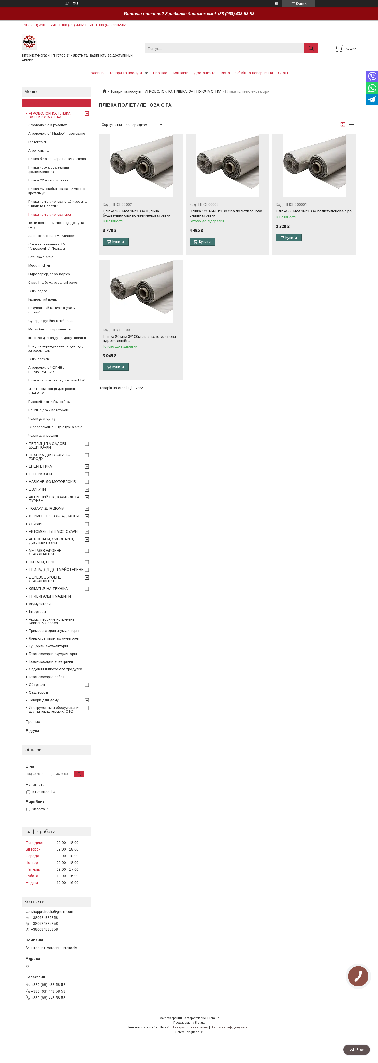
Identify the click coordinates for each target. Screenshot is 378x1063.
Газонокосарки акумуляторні (53, 654)
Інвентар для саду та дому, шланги (57, 338)
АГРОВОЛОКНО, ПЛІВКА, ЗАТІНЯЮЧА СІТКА (183, 91)
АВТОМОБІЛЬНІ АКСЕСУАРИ (53, 531)
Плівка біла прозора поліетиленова (57, 159)
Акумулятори (40, 604)
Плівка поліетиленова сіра (49, 214)
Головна (96, 73)
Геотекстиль (38, 142)
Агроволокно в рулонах (47, 125)
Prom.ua (213, 1018)
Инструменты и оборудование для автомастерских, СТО (54, 709)
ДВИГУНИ (37, 489)
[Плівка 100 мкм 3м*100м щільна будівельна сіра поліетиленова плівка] (141, 165)
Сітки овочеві (39, 359)
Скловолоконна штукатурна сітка (55, 427)
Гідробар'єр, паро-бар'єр (49, 274)
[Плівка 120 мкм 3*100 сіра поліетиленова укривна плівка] (228, 165)
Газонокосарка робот (47, 677)
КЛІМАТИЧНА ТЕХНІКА (48, 588)
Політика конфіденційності (230, 1027)
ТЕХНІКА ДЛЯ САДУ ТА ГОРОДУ (49, 457)
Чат (360, 1050)
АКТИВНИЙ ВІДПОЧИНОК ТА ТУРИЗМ (54, 499)
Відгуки (32, 730)
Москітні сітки (39, 265)
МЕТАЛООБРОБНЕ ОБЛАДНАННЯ (45, 552)
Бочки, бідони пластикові (48, 410)
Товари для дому (44, 700)
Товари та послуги (125, 73)
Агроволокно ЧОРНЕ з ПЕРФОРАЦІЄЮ (46, 370)
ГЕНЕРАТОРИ (40, 474)
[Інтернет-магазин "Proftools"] (80, 41)
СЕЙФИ (35, 524)
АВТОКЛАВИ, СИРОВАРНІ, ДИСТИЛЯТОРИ (51, 541)
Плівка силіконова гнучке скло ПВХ (56, 380)
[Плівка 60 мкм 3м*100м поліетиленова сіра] (314, 165)
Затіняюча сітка (40, 257)
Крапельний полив (43, 299)
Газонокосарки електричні (51, 661)
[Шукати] (311, 48)
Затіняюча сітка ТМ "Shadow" (52, 236)
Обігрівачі (37, 685)
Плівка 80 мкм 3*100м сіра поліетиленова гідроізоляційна (139, 338)
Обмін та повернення (254, 73)
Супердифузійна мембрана (50, 321)
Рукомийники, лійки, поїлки (49, 402)
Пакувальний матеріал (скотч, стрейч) (52, 310)
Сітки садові (38, 291)
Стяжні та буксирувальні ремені (53, 282)
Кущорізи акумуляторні (48, 646)
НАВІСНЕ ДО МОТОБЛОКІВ (52, 482)
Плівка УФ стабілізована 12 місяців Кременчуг (56, 191)
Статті (283, 73)
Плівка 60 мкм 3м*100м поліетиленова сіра (314, 211)
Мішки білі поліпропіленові (49, 329)
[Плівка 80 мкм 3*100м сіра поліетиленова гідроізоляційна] (141, 291)
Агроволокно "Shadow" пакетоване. (57, 133)
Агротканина (38, 150)
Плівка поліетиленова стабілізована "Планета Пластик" (57, 204)
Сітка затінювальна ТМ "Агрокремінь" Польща (47, 246)
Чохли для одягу (42, 419)
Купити (118, 242)
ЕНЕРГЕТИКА (40, 466)
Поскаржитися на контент (190, 1027)
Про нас (160, 73)
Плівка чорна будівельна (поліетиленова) (48, 169)
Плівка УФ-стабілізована (48, 180)
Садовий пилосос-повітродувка (55, 669)
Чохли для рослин (43, 435)
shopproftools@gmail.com (52, 912)
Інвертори (37, 612)
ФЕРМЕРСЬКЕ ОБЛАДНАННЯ (54, 516)
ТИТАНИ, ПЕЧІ (41, 562)
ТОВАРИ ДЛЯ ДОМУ (46, 508)
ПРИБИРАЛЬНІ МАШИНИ (50, 596)
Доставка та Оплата (212, 73)
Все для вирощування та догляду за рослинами (55, 348)
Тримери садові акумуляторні (54, 631)
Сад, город (38, 692)
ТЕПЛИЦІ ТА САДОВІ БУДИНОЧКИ (47, 445)
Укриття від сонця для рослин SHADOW (52, 391)
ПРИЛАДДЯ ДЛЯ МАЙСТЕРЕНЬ (56, 569)
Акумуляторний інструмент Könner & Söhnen (51, 621)
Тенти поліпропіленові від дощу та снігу (56, 225)
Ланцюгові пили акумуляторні (54, 638)
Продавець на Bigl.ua (189, 1022)
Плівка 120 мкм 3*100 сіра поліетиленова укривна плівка (226, 213)
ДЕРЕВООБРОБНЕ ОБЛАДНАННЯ (45, 579)
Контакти (180, 73)
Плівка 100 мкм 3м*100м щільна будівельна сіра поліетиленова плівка (136, 213)
